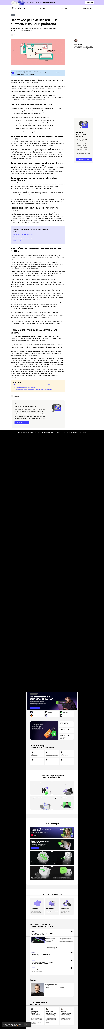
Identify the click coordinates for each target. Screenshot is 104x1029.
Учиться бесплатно (84, 159)
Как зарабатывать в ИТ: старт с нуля (23, 234)
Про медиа (42, 7)
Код (13, 15)
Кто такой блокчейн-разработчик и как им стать (26, 387)
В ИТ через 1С (17, 240)
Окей (27, 1024)
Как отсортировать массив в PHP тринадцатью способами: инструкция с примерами (34, 389)
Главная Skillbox (87, 7)
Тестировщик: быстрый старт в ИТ (22, 238)
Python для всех (17, 236)
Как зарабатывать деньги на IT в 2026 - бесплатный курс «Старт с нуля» (65, 432)
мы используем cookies (12, 1025)
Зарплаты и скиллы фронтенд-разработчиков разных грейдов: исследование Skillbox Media (35, 384)
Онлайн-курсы (63, 8)
